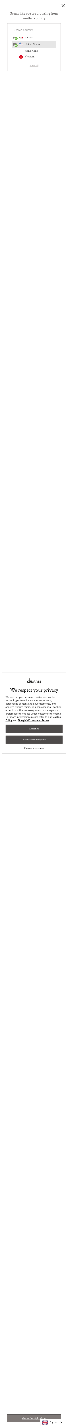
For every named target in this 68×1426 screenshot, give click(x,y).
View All (34, 65)
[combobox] (52, 1422)
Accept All (34, 728)
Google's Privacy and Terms (33, 720)
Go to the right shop (34, 1418)
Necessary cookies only (34, 739)
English (53, 1422)
